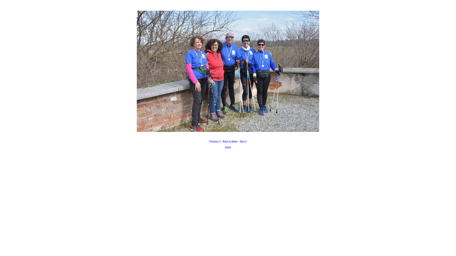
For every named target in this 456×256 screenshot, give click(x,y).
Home (228, 147)
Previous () (215, 141)
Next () (243, 141)
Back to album (230, 141)
